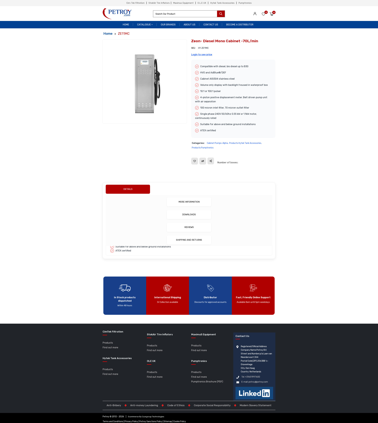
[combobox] (189, 14)
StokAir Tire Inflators (159, 3)
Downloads (189, 214)
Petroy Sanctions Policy (151, 421)
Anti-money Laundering (144, 405)
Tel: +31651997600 (250, 377)
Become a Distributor (239, 24)
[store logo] (117, 13)
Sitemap (168, 421)
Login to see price (201, 54)
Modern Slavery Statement (255, 405)
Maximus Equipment (183, 3)
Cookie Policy (179, 421)
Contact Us (210, 24)
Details (188, 189)
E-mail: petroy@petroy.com (254, 382)
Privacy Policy (132, 421)
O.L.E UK (202, 3)
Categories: (198, 143)
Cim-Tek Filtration (135, 3)
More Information (189, 202)
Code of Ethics (176, 405)
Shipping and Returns (189, 240)
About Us (189, 24)
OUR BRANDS (168, 24)
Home (126, 24)
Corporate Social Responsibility (212, 405)
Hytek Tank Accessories (222, 3)
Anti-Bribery (114, 405)
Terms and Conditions (113, 421)
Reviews (189, 227)
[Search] (221, 14)
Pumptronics (245, 3)
